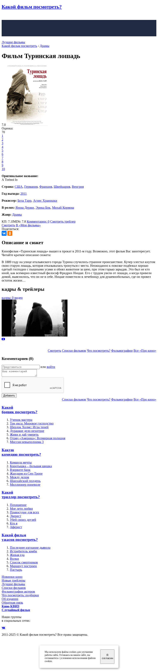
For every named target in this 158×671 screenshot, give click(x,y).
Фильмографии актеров (18, 591)
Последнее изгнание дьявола (30, 547)
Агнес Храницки (45, 200)
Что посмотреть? (98, 350)
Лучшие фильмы (13, 42)
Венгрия (78, 186)
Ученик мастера (21, 419)
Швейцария (62, 186)
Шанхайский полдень (25, 481)
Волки (14, 558)
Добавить (9, 395)
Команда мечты (21, 462)
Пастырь (16, 569)
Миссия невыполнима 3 (27, 442)
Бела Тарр (24, 200)
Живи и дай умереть (24, 434)
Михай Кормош (63, 207)
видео (18, 297)
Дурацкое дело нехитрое (27, 431)
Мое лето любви (21, 508)
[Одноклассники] (9, 233)
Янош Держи (24, 207)
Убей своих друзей (23, 519)
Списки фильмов (74, 350)
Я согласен (107, 657)
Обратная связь (12, 602)
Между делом (19, 477)
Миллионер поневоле (25, 484)
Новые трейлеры (13, 580)
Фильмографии (122, 350)
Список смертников (24, 562)
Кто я (13, 523)
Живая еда (17, 555)
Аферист (16, 527)
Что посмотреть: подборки (20, 595)
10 (3, 169)
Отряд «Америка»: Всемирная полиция (37, 438)
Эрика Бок (43, 207)
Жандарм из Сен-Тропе (26, 473)
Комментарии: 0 (38, 221)
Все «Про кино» (145, 350)
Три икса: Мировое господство (31, 423)
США (19, 186)
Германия (31, 186)
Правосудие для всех (24, 512)
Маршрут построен (23, 566)
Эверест (15, 516)
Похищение (18, 505)
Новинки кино (12, 576)
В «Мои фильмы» (28, 225)
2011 (23, 193)
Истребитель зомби (23, 551)
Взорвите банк (20, 470)
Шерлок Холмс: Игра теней (29, 427)
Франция (45, 186)
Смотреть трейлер (63, 221)
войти (51, 367)
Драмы (17, 214)
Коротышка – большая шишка (31, 466)
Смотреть (8, 225)
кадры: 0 (8, 297)
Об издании (10, 599)
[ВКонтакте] (4, 233)
